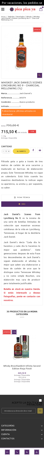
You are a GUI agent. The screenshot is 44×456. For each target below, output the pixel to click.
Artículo (5, 106)
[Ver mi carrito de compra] (41, 10)
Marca (4, 93)
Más (23, 204)
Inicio (3, 16)
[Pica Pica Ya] (22, 9)
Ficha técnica (23, 197)
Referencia (6, 98)
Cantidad (6, 146)
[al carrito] (4, 351)
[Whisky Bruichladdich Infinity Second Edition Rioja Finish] (22, 345)
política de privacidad (35, 403)
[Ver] (13, 351)
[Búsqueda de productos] (26, 452)
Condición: (6, 102)
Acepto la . (27, 404)
